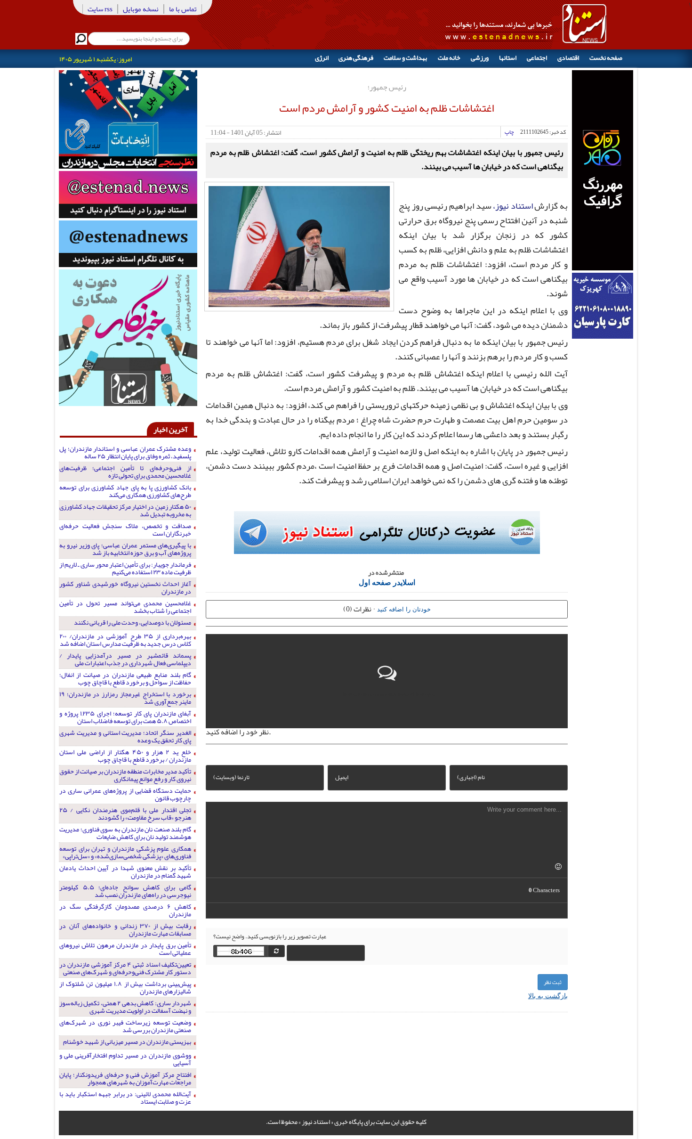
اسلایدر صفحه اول (387, 582)
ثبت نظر (553, 982)
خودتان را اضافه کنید (404, 608)
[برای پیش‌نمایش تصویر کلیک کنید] (299, 245)
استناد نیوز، (513, 205)
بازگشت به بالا (548, 995)
